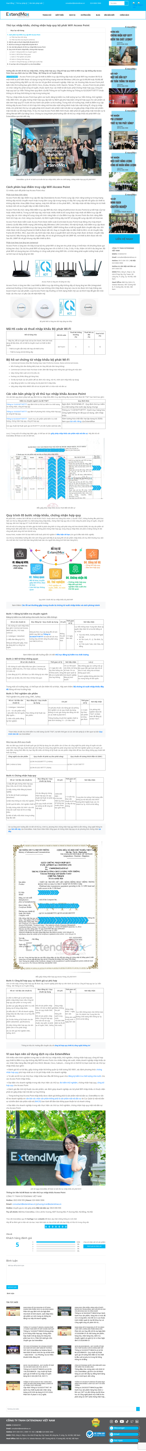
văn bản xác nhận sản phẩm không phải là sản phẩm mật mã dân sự (53, 1099)
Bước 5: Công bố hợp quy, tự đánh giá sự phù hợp (27, 62)
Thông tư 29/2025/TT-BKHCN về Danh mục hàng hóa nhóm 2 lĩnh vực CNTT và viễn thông (90, 1383)
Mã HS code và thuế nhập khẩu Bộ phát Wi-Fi (24, 42)
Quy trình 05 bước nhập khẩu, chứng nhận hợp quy (26, 49)
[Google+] (20, 1234)
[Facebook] (14, 1234)
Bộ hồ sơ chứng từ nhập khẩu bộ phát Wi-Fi (23, 44)
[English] (140, 4)
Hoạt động (10, 3)
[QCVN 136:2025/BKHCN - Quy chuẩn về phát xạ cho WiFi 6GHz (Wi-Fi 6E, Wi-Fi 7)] (13, 1369)
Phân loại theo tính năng (19, 37)
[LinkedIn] (27, 1234)
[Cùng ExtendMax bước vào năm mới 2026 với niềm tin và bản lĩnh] (64, 1369)
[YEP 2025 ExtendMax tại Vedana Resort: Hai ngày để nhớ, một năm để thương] (13, 1350)
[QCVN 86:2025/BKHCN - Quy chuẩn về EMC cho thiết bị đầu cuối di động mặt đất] (64, 1350)
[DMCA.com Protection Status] (96, 1423)
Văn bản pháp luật (36, 3)
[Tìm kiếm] (126, 3)
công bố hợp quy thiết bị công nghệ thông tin (72, 1045)
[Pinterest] (24, 1234)
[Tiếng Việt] (135, 5)
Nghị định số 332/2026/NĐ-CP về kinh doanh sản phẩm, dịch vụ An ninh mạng (38, 1308)
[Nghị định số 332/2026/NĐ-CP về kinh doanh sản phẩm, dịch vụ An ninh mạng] (13, 1311)
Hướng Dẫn (86, 15)
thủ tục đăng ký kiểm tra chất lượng (72, 654)
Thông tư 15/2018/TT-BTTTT (17, 404)
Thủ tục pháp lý (21, 3)
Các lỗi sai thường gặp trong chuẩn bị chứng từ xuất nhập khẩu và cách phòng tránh (61, 605)
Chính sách (124, 15)
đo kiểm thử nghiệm (68, 1082)
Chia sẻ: (9, 1234)
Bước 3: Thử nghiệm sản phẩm (21, 57)
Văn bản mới (109, 15)
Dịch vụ (72, 15)
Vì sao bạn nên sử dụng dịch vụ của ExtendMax (24, 64)
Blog (98, 15)
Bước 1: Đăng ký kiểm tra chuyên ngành (24, 52)
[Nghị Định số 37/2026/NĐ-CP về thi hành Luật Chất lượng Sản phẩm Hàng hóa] (64, 1330)
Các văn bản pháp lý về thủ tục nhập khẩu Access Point (27, 47)
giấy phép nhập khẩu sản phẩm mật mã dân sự (69, 433)
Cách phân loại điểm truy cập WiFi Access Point (24, 35)
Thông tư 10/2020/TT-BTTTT (17, 412)
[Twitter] (17, 1234)
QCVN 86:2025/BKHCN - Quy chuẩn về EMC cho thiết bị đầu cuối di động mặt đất (89, 1347)
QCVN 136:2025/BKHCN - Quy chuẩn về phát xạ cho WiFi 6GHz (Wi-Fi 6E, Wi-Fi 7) (38, 1366)
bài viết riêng (75, 421)
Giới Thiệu (59, 15)
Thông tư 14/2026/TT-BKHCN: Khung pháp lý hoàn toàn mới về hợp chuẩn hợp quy (38, 1328)
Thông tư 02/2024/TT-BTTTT (17, 419)
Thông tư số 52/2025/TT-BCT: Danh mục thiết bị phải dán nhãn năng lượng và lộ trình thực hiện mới (38, 1383)
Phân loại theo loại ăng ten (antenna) (23, 40)
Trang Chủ (47, 15)
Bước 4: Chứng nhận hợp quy (21, 59)
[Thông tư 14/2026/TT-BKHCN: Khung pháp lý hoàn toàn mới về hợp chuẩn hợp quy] (13, 1330)
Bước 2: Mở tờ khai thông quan (21, 54)
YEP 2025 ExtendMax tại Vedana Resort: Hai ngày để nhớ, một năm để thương (38, 1347)
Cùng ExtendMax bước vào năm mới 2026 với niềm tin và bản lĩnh (90, 1366)
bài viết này (16, 829)
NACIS (38, 1101)
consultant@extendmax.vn (23, 1204)
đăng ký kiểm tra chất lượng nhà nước (84, 1076)
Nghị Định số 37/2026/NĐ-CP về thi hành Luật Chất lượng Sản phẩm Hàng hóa (89, 1328)
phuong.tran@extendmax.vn (49, 1204)
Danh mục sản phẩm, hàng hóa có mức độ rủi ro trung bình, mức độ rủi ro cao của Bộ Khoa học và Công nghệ (90, 1309)
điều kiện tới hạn (63, 535)
